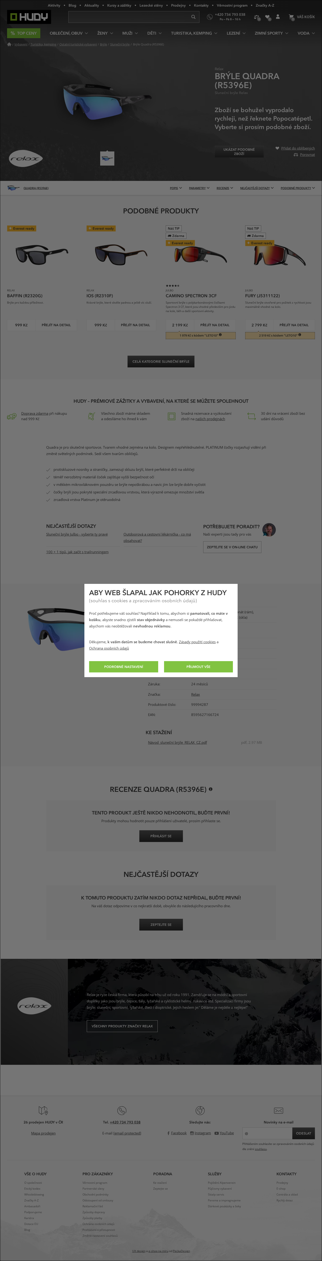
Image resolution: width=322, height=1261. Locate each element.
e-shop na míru (158, 1251)
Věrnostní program (232, 5)
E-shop (281, 1189)
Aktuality (91, 5)
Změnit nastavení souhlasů (100, 1236)
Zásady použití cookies (197, 642)
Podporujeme (33, 1212)
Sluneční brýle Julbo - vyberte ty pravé (77, 534)
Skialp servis (216, 1194)
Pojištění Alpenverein (221, 1183)
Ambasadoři (32, 1206)
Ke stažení (160, 1183)
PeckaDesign (181, 1251)
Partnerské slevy (93, 1189)
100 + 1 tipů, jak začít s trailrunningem (77, 552)
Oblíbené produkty (267, 17)
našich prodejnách (210, 419)
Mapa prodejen (43, 1133)
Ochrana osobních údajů (109, 648)
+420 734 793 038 (125, 1122)
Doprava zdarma (34, 413)
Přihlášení (277, 17)
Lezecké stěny (151, 5)
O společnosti (33, 1183)
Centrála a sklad (287, 1194)
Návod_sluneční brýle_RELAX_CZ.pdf (177, 742)
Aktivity (54, 5)
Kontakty (201, 5)
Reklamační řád (93, 1206)
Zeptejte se (160, 1189)
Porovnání (256, 17)
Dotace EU (31, 1224)
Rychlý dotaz (285, 1200)
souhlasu (261, 1149)
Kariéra (29, 1218)
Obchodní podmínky (95, 1194)
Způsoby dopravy (94, 1212)
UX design (138, 1251)
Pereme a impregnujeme (224, 1200)
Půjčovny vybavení (220, 1189)
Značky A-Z (265, 5)
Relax (195, 694)
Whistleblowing (34, 1194)
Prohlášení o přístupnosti (99, 1230)
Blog (72, 5)
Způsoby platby (92, 1218)
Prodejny (178, 5)
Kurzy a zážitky (119, 5)
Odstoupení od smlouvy (98, 1200)
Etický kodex (32, 1189)
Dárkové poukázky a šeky (224, 1206)
